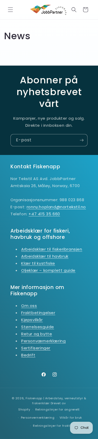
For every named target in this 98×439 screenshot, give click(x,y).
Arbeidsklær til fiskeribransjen (51, 249)
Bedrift (28, 355)
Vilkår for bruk (71, 417)
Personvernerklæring (38, 417)
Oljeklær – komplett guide (48, 270)
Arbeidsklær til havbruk (44, 256)
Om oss (29, 305)
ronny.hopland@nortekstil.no (56, 207)
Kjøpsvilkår (32, 319)
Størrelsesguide (37, 327)
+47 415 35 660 (44, 214)
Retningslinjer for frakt (51, 426)
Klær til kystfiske (38, 263)
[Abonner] (81, 140)
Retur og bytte (36, 334)
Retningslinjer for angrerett (57, 409)
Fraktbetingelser (38, 312)
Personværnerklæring (43, 341)
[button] (10, 9)
